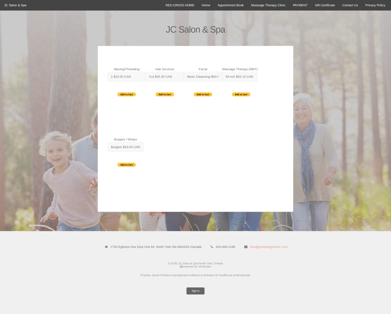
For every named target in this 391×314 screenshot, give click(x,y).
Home (206, 5)
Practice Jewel (150, 275)
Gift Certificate (325, 5)
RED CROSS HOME (180, 5)
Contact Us (350, 5)
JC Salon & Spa (15, 5)
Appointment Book (231, 5)
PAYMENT (300, 5)
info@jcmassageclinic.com (269, 247)
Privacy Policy (375, 5)
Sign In (195, 290)
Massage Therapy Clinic (268, 5)
